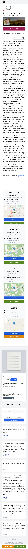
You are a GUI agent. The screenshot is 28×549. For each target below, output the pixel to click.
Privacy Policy (10, 543)
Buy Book (14, 379)
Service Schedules (17, 33)
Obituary (6, 33)
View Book (6, 379)
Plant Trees (14, 223)
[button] (14, 210)
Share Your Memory (8, 398)
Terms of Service (18, 543)
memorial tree (21, 175)
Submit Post (14, 420)
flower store (21, 177)
